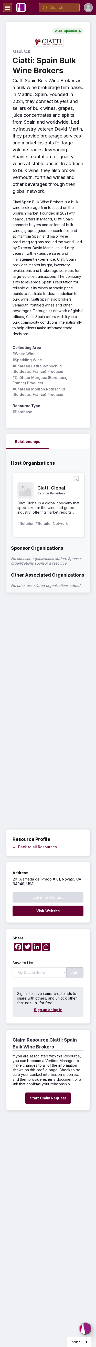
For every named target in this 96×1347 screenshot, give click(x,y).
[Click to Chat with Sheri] (85, 1328)
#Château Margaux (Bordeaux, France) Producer (40, 380)
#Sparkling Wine (27, 360)
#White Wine (24, 354)
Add (74, 972)
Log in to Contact (48, 897)
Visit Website (48, 911)
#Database (22, 412)
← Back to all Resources (35, 847)
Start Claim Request (48, 1098)
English (74, 1342)
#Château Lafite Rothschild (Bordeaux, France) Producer (38, 369)
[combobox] (79, 1342)
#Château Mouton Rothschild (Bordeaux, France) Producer (39, 392)
